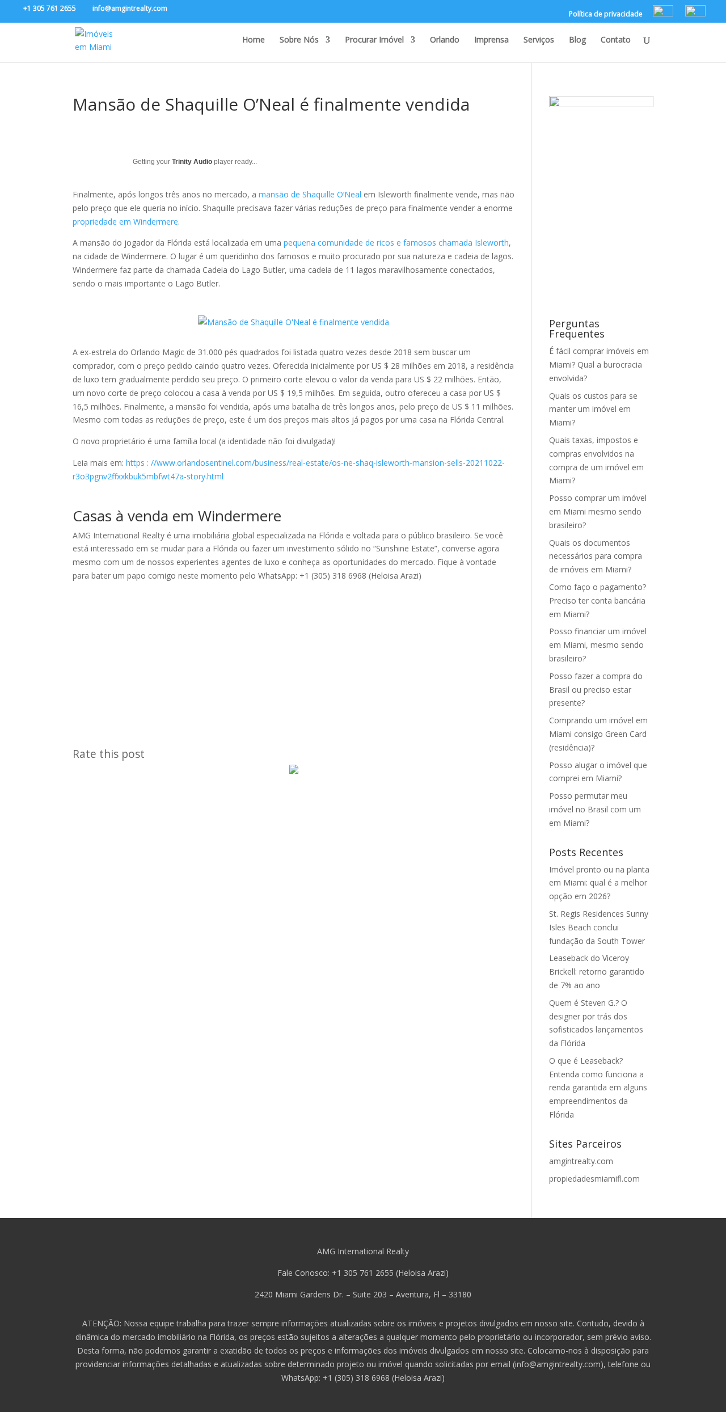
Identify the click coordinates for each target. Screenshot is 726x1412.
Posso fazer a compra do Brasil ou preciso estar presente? (596, 690)
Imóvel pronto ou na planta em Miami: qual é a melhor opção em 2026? (599, 883)
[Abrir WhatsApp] (698, 1383)
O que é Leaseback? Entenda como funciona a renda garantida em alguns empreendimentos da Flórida (598, 1087)
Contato (616, 40)
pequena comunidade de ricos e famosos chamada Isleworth (396, 242)
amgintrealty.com (581, 1161)
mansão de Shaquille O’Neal (310, 194)
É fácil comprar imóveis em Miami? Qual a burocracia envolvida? (599, 364)
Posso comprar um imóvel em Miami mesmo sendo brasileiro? (598, 511)
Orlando (444, 40)
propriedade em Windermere (125, 221)
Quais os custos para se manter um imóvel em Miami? (593, 409)
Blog (577, 40)
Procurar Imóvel (374, 40)
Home (253, 40)
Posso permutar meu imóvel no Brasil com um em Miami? (595, 809)
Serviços (539, 40)
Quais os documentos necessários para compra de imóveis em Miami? (595, 556)
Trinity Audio (192, 162)
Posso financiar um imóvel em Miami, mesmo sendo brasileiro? (598, 645)
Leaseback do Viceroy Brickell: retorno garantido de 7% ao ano (596, 971)
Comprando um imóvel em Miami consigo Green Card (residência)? (598, 734)
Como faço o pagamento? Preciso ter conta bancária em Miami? (597, 600)
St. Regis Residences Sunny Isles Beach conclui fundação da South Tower (598, 927)
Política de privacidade (606, 15)
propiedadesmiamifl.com (594, 1178)
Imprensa (491, 40)
